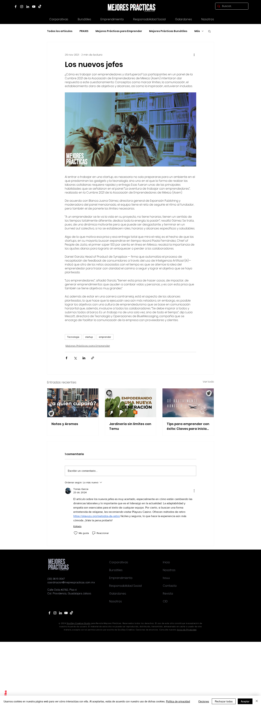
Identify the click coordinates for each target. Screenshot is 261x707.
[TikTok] (40, 7)
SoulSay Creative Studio (79, 623)
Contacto (170, 586)
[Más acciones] (194, 55)
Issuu (166, 578)
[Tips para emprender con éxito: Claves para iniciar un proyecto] (188, 402)
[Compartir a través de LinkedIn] (84, 358)
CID (165, 601)
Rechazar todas (224, 701)
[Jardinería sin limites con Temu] (130, 402)
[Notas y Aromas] (73, 402)
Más (197, 31)
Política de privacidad (178, 701)
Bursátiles (116, 570)
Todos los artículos (59, 31)
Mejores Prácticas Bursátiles (168, 31)
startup (89, 336)
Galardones (117, 594)
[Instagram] (22, 7)
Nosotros (115, 601)
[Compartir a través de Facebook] (66, 358)
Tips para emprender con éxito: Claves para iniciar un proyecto (188, 426)
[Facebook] (16, 7)
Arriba (5, 695)
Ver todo (208, 381)
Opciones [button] (203, 701)
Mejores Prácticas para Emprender (119, 31)
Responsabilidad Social (125, 586)
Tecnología (73, 336)
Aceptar (245, 701)
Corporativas (118, 562)
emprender (105, 336)
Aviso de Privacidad (187, 629)
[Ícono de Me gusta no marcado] (75, 533)
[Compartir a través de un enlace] (92, 358)
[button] (183, 19)
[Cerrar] (257, 701)
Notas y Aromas (64, 424)
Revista (168, 594)
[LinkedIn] (28, 7)
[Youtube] (66, 613)
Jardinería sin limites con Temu (130, 426)
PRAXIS (84, 31)
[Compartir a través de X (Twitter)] (75, 358)
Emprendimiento (120, 578)
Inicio (166, 562)
